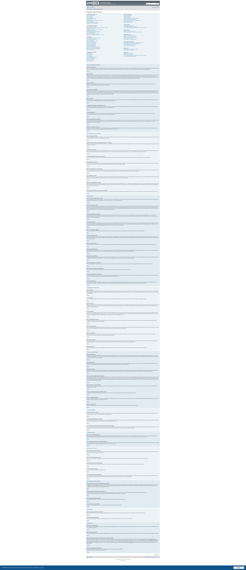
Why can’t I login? (89, 19)
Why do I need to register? (91, 15)
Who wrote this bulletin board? (128, 53)
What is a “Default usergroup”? (128, 21)
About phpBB (89, 527)
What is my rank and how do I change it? (93, 33)
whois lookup (89, 540)
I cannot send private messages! (129, 25)
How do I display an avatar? (91, 32)
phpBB (120, 164)
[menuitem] (93, 7)
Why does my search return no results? (130, 36)
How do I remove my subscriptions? (129, 45)
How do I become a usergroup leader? (130, 19)
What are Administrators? (128, 15)
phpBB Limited (115, 526)
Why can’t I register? (90, 17)
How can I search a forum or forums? (129, 35)
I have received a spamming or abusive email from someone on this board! (135, 27)
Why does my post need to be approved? (93, 48)
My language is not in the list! (91, 30)
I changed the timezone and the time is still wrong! (94, 29)
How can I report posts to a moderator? (93, 46)
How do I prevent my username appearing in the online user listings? (97, 27)
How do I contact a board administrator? (130, 56)
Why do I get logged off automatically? (92, 22)
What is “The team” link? (127, 22)
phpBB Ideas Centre (133, 533)
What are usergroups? (127, 17)
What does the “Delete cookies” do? (92, 23)
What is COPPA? (89, 16)
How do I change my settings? (91, 26)
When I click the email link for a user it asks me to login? (95, 34)
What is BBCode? (89, 53)
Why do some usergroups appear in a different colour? (132, 20)
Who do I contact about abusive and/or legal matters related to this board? (135, 55)
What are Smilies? (89, 55)
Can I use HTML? (89, 54)
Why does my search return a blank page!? (130, 37)
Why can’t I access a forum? (91, 43)
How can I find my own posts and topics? (130, 39)
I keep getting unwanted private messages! (130, 26)
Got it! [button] (238, 567)
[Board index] (93, 3)
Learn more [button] (41, 567)
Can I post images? (90, 56)
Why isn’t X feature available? (128, 54)
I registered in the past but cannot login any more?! (94, 20)
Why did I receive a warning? (91, 45)
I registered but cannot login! (91, 18)
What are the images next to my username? (93, 31)
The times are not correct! (91, 28)
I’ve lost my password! (90, 21)
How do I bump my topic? (91, 49)
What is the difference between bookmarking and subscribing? (133, 42)
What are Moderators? (127, 16)
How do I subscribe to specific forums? (130, 44)
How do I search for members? (128, 38)
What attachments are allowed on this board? (131, 49)
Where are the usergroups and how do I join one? (131, 18)
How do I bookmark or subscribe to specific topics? (132, 43)
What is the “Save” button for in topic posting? (94, 47)
